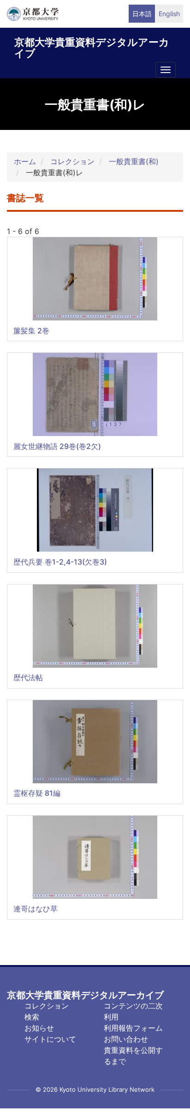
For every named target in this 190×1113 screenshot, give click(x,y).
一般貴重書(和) (134, 161)
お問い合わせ (126, 1039)
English (169, 14)
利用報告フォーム (133, 1028)
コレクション (72, 161)
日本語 (142, 14)
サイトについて (50, 1039)
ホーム (25, 161)
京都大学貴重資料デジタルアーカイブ (91, 46)
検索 (31, 1016)
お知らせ (39, 1028)
